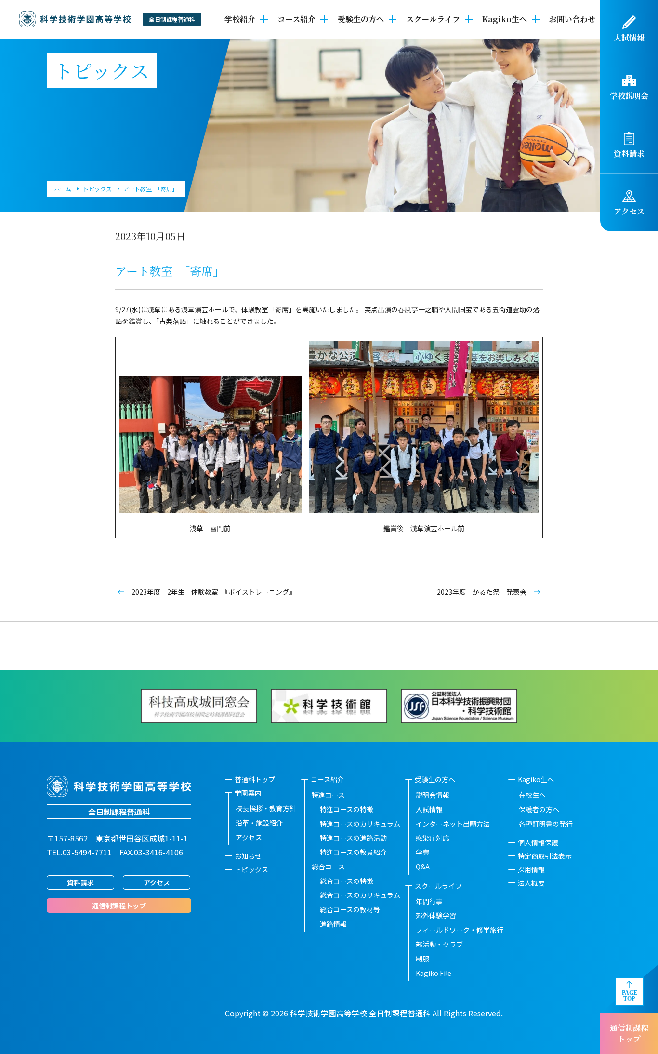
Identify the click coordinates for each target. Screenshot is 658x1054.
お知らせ (248, 856)
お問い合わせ (572, 19)
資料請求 (80, 882)
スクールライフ (433, 19)
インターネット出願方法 (453, 823)
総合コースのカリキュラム (360, 895)
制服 (422, 958)
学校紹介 (239, 19)
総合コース (328, 866)
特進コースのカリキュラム (360, 823)
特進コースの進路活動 (353, 837)
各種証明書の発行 (546, 823)
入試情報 (429, 809)
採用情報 (531, 869)
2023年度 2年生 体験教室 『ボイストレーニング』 (214, 592)
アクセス (157, 882)
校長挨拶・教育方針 (266, 808)
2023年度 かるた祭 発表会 (481, 592)
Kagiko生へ (504, 19)
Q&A (423, 866)
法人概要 (531, 883)
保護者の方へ (539, 809)
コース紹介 (296, 19)
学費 (422, 852)
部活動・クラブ (439, 944)
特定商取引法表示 (545, 856)
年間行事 (429, 901)
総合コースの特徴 (346, 881)
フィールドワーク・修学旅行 (459, 929)
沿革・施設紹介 (259, 822)
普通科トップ (255, 779)
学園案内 (248, 792)
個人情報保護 (538, 842)
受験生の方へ (361, 19)
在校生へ (532, 795)
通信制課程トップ (629, 1033)
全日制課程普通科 (119, 811)
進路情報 (333, 924)
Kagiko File (433, 973)
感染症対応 (432, 837)
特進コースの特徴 (346, 809)
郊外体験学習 (436, 915)
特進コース (328, 795)
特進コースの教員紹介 (353, 852)
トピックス (251, 869)
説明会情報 (432, 795)
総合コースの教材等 (350, 909)
